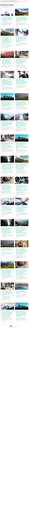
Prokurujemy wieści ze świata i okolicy (9, 1)
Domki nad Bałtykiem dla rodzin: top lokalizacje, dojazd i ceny (7, 249)
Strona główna (26, 1)
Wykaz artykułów (20, 1)
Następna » (16, 326)
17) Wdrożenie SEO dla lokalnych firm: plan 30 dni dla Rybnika (21, 292)
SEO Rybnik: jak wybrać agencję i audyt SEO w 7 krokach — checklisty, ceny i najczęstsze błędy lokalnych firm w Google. (7, 103)
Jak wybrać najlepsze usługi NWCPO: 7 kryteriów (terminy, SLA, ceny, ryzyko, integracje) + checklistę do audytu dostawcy (7, 293)
